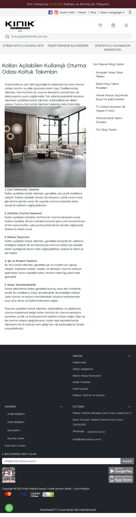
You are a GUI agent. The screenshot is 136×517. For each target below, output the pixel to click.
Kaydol (127, 461)
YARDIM (77, 356)
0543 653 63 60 (96, 431)
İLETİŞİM (78, 406)
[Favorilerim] (100, 25)
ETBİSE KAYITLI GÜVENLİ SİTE (23, 45)
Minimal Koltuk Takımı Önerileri (109, 120)
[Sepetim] (113, 25)
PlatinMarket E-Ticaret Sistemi (57, 509)
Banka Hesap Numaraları (87, 375)
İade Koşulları (80, 388)
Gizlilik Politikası (81, 382)
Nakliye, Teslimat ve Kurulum (89, 395)
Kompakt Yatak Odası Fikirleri (109, 74)
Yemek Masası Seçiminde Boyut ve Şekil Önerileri (112, 97)
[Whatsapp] (9, 508)
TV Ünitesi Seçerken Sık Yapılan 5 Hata (110, 108)
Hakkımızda (79, 362)
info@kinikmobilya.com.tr (87, 439)
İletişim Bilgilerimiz (83, 369)
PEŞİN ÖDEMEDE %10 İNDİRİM (68, 45)
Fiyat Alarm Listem (15, 445)
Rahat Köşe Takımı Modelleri (107, 86)
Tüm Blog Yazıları (106, 129)
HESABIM (10, 406)
